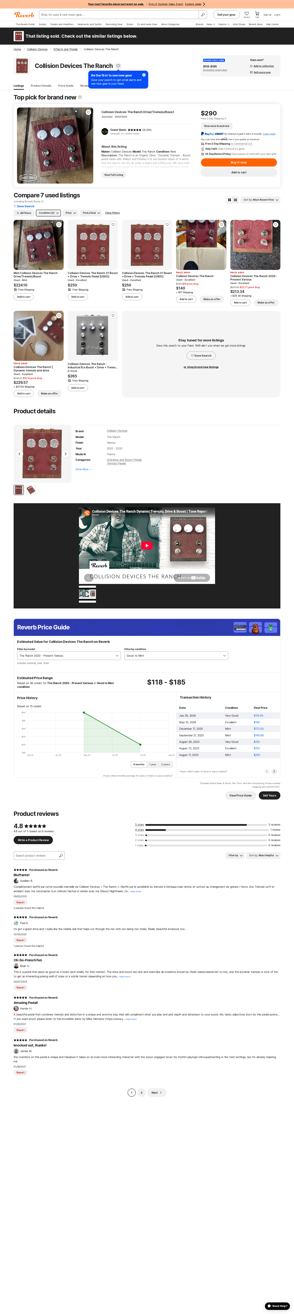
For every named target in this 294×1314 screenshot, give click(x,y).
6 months (138, 764)
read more (135, 891)
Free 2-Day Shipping (212, 118)
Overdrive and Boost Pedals (124, 460)
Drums (130, 24)
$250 (257, 755)
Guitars (42, 24)
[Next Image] (65, 453)
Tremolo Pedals (116, 463)
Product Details (41, 85)
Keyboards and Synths (90, 24)
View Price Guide (240, 795)
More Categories (170, 24)
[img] (134, 130)
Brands (199, 24)
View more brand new (216, 125)
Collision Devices (117, 430)
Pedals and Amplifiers (62, 24)
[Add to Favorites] (118, 65)
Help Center (272, 24)
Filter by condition (135, 649)
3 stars (139, 835)
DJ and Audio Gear (147, 24)
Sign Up (268, 14)
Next (155, 1092)
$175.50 (259, 728)
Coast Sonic (118, 129)
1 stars (139, 845)
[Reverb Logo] (24, 15)
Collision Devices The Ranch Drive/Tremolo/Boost (137, 112)
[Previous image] (181, 245)
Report (20, 902)
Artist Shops (239, 24)
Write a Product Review (33, 840)
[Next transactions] (274, 771)
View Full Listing (113, 174)
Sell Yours (269, 795)
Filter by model (26, 649)
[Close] (144, 75)
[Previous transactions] (267, 771)
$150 (257, 742)
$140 (257, 722)
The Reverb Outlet (25, 24)
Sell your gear (226, 14)
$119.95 (258, 715)
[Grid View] (229, 200)
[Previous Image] (19, 453)
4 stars (139, 829)
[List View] (235, 200)
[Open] (117, 655)
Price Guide (65, 85)
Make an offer (211, 299)
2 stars (139, 840)
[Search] (203, 15)
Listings (19, 85)
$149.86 (259, 735)
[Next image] (221, 245)
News (210, 24)
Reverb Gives (256, 24)
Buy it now (239, 162)
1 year (152, 764)
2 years (165, 764)
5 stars (139, 824)
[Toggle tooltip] (80, 97)
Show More (82, 469)
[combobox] (65, 656)
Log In (277, 14)
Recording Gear (114, 24)
